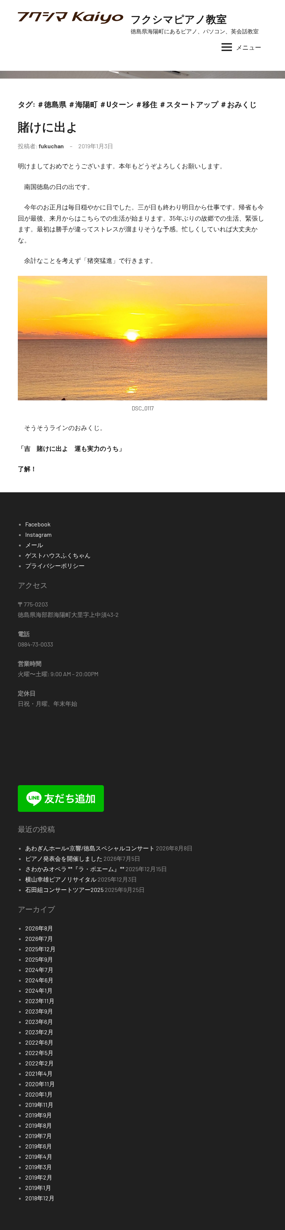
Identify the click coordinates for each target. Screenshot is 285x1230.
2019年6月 (38, 1146)
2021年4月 (39, 1073)
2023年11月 (40, 1000)
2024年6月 (39, 979)
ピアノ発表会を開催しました (63, 858)
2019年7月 (38, 1135)
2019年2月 (38, 1177)
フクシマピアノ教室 (179, 19)
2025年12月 (40, 948)
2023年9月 (39, 1011)
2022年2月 (39, 1063)
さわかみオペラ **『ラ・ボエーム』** (74, 868)
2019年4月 (38, 1156)
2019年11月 (39, 1104)
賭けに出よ (48, 126)
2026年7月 (39, 938)
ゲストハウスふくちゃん (58, 555)
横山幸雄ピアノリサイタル (60, 879)
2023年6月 (39, 1021)
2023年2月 (39, 1031)
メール (34, 544)
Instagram (38, 534)
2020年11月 (40, 1083)
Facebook (37, 524)
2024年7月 (39, 969)
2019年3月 (38, 1166)
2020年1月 (39, 1094)
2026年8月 (39, 928)
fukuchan (51, 145)
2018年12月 (40, 1197)
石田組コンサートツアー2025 (64, 889)
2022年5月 (39, 1052)
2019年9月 (38, 1114)
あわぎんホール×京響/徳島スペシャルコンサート (90, 848)
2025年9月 (39, 959)
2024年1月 (39, 990)
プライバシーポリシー (55, 565)
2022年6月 (39, 1042)
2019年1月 (38, 1187)
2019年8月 (38, 1125)
